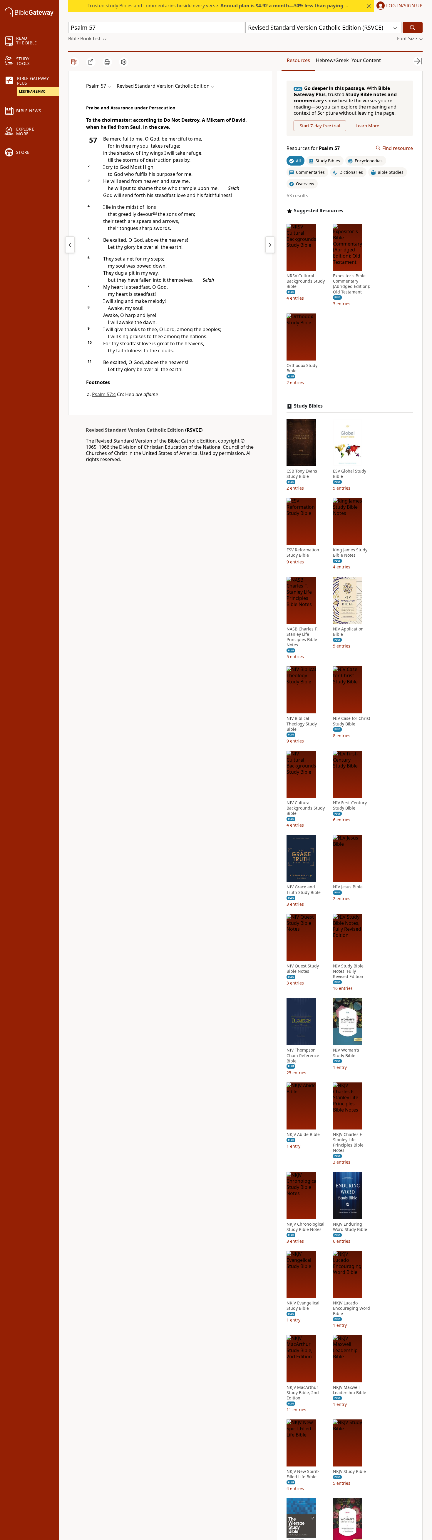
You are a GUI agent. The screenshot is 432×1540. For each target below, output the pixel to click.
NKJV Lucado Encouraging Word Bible (351, 1308)
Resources (298, 60)
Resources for (313, 148)
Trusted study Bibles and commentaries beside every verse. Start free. (238, 5)
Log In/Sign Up (404, 6)
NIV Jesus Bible (348, 887)
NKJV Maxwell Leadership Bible (349, 1389)
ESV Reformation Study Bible (303, 552)
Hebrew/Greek (332, 60)
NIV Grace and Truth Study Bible (304, 889)
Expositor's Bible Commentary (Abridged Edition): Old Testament (351, 284)
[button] (398, 6)
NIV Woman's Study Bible (346, 1052)
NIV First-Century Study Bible (350, 805)
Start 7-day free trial (320, 126)
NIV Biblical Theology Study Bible (302, 724)
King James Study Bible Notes (350, 552)
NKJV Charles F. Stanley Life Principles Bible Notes (348, 1142)
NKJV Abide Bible (303, 1134)
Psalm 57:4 (104, 394)
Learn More (367, 126)
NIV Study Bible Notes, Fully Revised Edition (348, 971)
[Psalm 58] (270, 244)
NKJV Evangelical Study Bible (303, 1305)
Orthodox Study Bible (302, 368)
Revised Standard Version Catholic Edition (135, 430)
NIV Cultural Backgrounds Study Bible (306, 808)
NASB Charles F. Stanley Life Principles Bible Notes (302, 637)
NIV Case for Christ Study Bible (351, 721)
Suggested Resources (318, 211)
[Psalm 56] (70, 244)
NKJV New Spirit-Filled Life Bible (303, 1474)
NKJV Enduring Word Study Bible (350, 1226)
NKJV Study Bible (349, 1471)
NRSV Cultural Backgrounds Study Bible (306, 281)
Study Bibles (308, 406)
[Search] (413, 27)
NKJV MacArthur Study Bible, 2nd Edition (303, 1392)
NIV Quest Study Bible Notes (303, 968)
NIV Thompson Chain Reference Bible (303, 1055)
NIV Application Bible (348, 631)
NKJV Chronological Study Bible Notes (305, 1226)
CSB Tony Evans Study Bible (302, 473)
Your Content (366, 60)
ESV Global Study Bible (349, 473)
